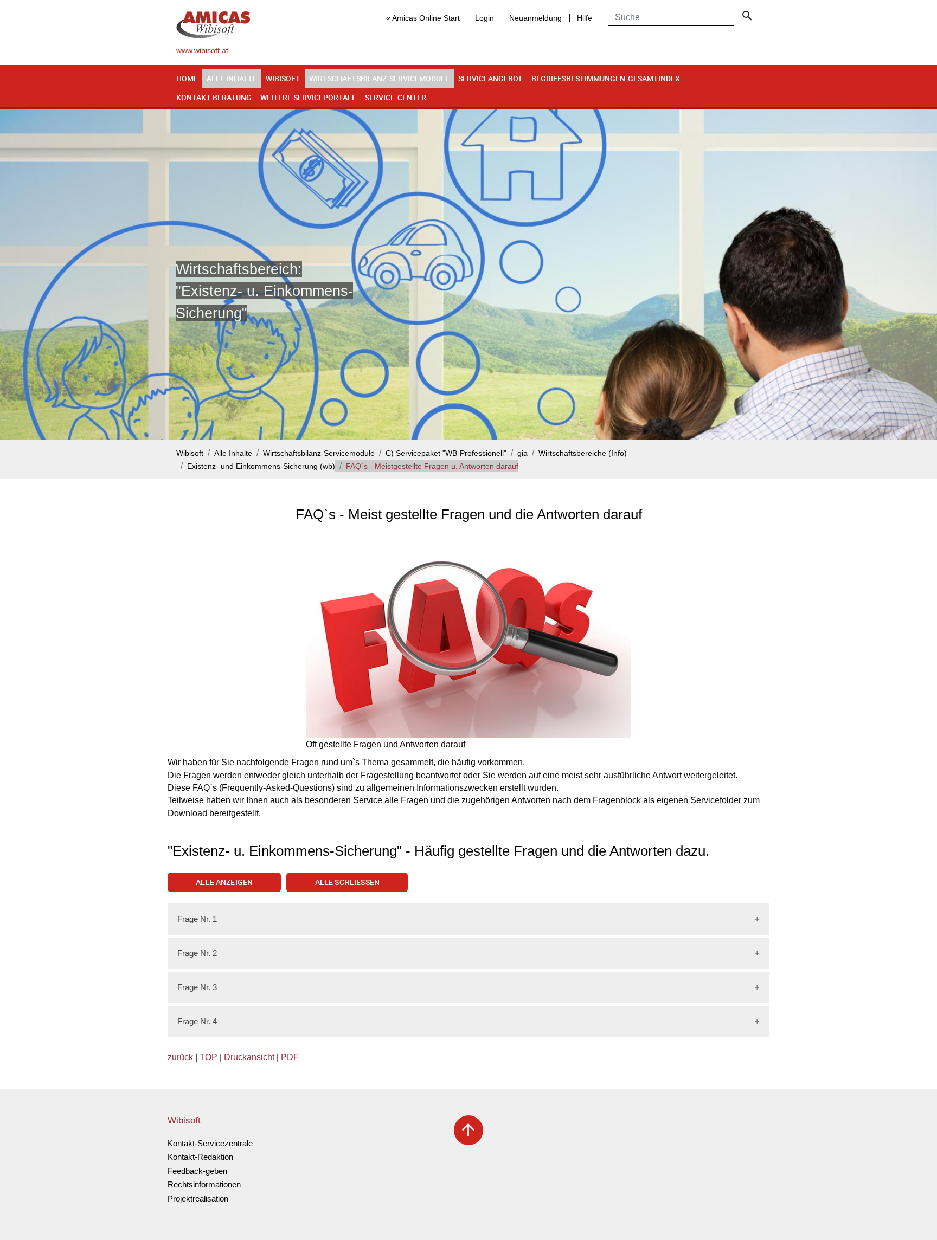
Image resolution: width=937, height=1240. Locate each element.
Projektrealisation (198, 1198)
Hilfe (584, 18)
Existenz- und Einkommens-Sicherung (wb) (261, 466)
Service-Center (395, 97)
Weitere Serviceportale (308, 97)
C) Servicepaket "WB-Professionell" (446, 453)
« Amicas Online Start (423, 18)
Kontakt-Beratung (214, 97)
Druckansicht (249, 1057)
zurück (180, 1057)
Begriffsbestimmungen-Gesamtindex (605, 78)
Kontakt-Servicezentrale (210, 1143)
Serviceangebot (490, 78)
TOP (208, 1057)
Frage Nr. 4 (197, 1021)
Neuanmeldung (535, 18)
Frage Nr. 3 (197, 987)
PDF (290, 1057)
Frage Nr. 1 (197, 918)
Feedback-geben (197, 1171)
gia (522, 453)
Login (484, 18)
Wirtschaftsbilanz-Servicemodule (379, 78)
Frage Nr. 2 (197, 953)
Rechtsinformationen (204, 1184)
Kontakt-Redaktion (200, 1156)
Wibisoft (283, 78)
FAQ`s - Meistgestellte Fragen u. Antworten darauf (432, 466)
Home (187, 78)
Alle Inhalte (232, 78)
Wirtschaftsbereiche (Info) (582, 453)
